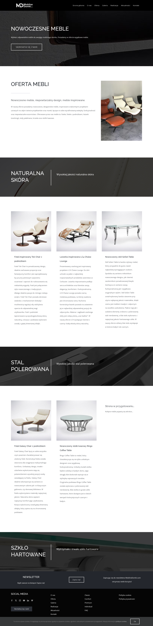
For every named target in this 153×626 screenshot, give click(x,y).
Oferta (53, 599)
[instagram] (20, 600)
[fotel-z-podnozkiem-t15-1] (31, 401)
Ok (135, 621)
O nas (53, 595)
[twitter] (16, 600)
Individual (88, 606)
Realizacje (54, 606)
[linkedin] (28, 600)
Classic (87, 595)
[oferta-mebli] (121, 81)
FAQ (86, 610)
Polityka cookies (125, 595)
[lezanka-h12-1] (76, 212)
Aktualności (55, 610)
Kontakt (54, 614)
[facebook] (12, 600)
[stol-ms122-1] (122, 212)
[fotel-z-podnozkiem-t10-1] (31, 212)
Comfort (88, 599)
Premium (88, 603)
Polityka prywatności (127, 599)
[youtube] (24, 600)
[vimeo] (32, 600)
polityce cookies (121, 621)
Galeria (53, 603)
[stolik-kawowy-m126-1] (76, 401)
